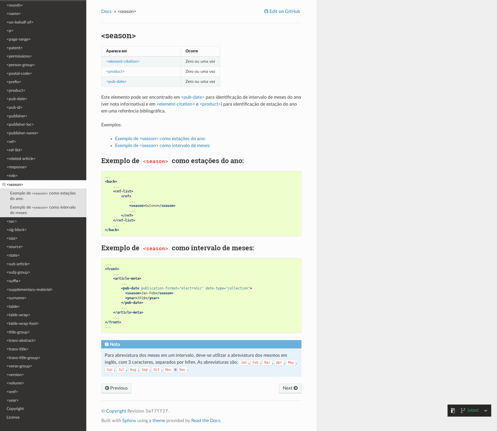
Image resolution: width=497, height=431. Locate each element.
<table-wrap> (18, 315)
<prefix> (14, 82)
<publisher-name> (23, 133)
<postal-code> (19, 73)
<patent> (15, 48)
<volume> (15, 383)
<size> (12, 238)
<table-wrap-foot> (23, 323)
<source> (15, 247)
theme (158, 420)
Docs (106, 11)
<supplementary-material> (30, 289)
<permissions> (19, 56)
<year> (13, 400)
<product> (16, 90)
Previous (118, 388)
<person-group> (21, 65)
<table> (13, 306)
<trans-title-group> (23, 358)
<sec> (12, 221)
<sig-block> (17, 230)
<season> (15, 184)
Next (288, 388)
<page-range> (19, 39)
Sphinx (129, 420)
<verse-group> (19, 366)
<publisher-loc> (20, 124)
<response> (17, 167)
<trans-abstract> (21, 340)
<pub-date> (17, 99)
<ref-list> (14, 150)
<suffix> (14, 281)
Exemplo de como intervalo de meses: (43, 210)
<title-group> (18, 332)
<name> (14, 14)
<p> (10, 30)
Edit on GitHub (284, 11)
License (13, 417)
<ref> (11, 142)
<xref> (12, 392)
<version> (15, 375)
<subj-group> (18, 272)
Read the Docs (205, 420)
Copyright (15, 409)
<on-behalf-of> (20, 22)
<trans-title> (17, 349)
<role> (12, 175)
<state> (13, 255)
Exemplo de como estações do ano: (43, 196)
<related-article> (21, 159)
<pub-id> (15, 107)
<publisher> (17, 116)
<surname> (16, 298)
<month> (15, 5)
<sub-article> (18, 264)
